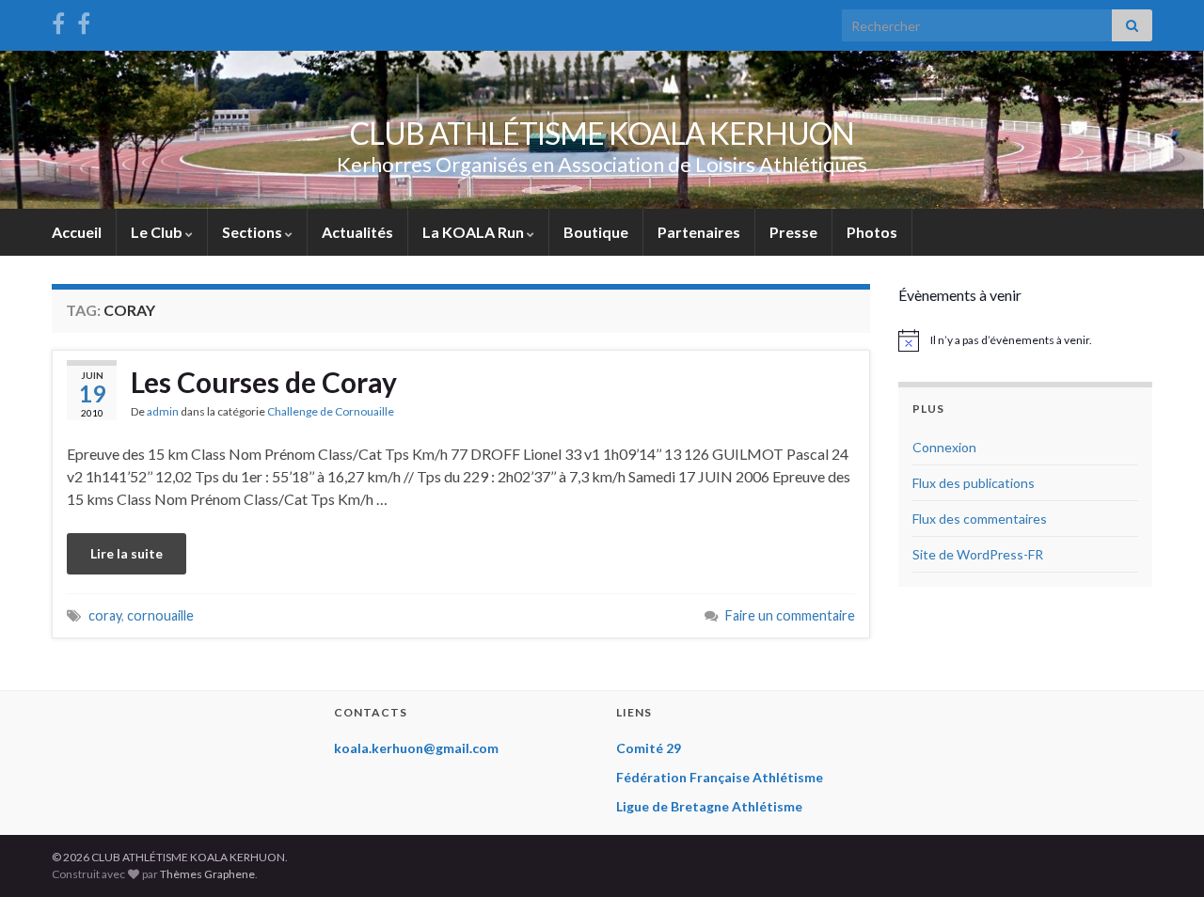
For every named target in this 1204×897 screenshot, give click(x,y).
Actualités (357, 232)
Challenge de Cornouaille (330, 411)
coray (104, 615)
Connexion (944, 447)
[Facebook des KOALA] (58, 20)
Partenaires (698, 232)
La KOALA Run (474, 232)
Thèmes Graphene (207, 874)
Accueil (77, 232)
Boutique (595, 232)
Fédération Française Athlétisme (719, 777)
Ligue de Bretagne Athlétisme (709, 806)
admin (163, 411)
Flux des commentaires (979, 519)
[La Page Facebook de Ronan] (83, 20)
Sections (253, 232)
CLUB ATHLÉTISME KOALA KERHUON (602, 133)
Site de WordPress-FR (977, 554)
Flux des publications (973, 483)
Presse (793, 232)
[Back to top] (1161, 854)
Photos (872, 232)
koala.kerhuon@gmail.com (416, 748)
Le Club (158, 232)
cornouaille (160, 615)
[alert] (1025, 340)
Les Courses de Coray (264, 382)
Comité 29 (648, 748)
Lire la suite (126, 553)
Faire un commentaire (790, 615)
